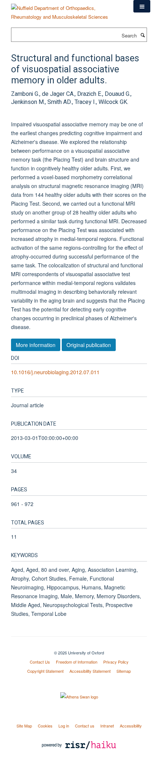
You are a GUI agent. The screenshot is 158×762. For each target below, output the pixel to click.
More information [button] (35, 345)
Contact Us (40, 662)
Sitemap (123, 671)
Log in (63, 726)
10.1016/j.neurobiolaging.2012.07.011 (55, 372)
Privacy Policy (116, 662)
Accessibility (131, 726)
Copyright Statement (45, 671)
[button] (141, 6)
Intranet (107, 726)
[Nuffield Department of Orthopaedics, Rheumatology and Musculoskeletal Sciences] (66, 9)
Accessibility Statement (90, 671)
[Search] (143, 35)
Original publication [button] (89, 345)
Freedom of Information (76, 662)
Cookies (45, 726)
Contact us (84, 726)
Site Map (24, 726)
